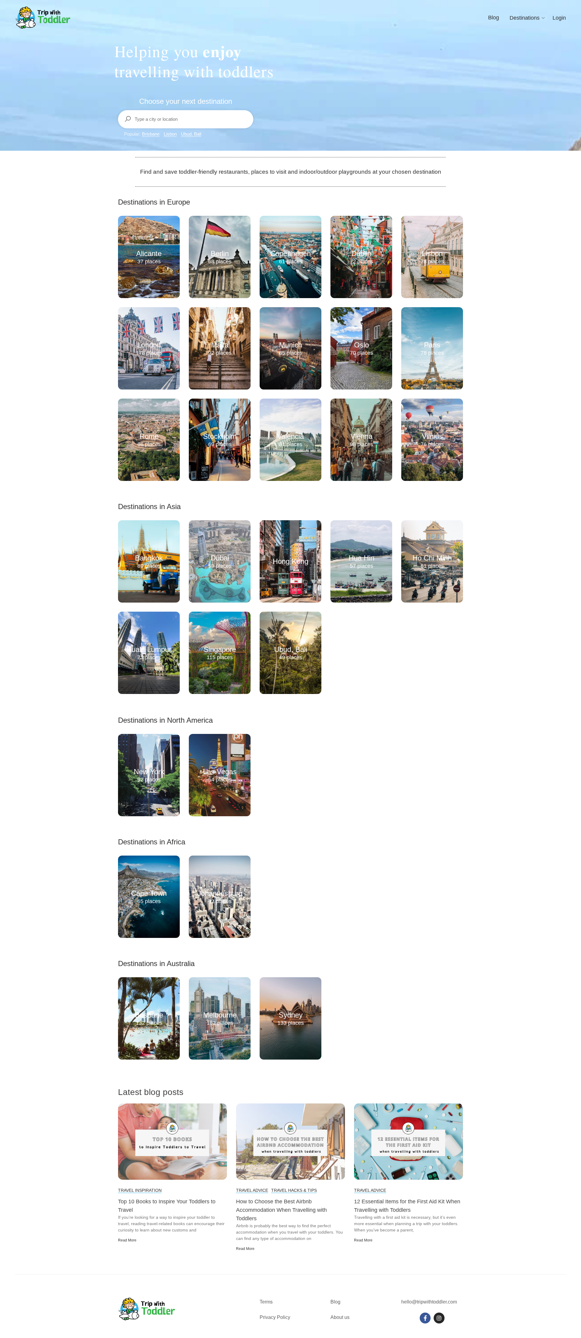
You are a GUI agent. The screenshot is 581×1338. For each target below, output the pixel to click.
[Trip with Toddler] (43, 18)
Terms (267, 1301)
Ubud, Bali (191, 133)
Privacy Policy (275, 1317)
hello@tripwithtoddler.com (429, 1301)
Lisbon (170, 133)
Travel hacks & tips (294, 1190)
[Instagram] (439, 1318)
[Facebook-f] (425, 1318)
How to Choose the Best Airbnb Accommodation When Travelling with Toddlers (281, 1209)
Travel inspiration (140, 1190)
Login (559, 18)
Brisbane (150, 133)
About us (340, 1317)
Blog (493, 18)
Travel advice (252, 1190)
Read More (127, 1240)
